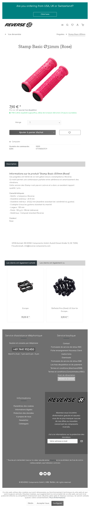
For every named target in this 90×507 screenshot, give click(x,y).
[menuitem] (62, 24)
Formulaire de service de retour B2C (66, 347)
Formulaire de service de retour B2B (66, 361)
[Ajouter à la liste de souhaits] (70, 132)
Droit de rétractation (66, 375)
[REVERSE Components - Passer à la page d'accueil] (18, 24)
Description (11, 164)
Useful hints (66, 354)
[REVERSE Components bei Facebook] (41, 474)
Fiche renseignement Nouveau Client (66, 350)
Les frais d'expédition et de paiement (66, 365)
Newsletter (23, 420)
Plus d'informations (57, 498)
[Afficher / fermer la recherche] (67, 24)
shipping (53, 460)
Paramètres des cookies (24, 406)
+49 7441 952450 (23, 349)
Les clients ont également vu (52, 263)
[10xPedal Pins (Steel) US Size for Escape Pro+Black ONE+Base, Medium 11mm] (64, 286)
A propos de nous (23, 417)
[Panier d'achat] (82, 24)
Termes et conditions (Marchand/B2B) (66, 368)
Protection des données (24, 413)
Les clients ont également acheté (20, 263)
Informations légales (23, 410)
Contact (66, 343)
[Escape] (25, 286)
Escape (25, 308)
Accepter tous (43, 503)
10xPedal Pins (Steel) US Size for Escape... (64, 309)
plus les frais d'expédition (28, 110)
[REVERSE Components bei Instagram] (49, 474)
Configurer (57, 503)
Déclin (30, 503)
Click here (45, 14)
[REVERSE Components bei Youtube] (45, 474)
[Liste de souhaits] (72, 24)
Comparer (15, 142)
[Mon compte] (77, 24)
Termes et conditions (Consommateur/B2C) (66, 372)
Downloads (66, 358)
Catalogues (23, 424)
